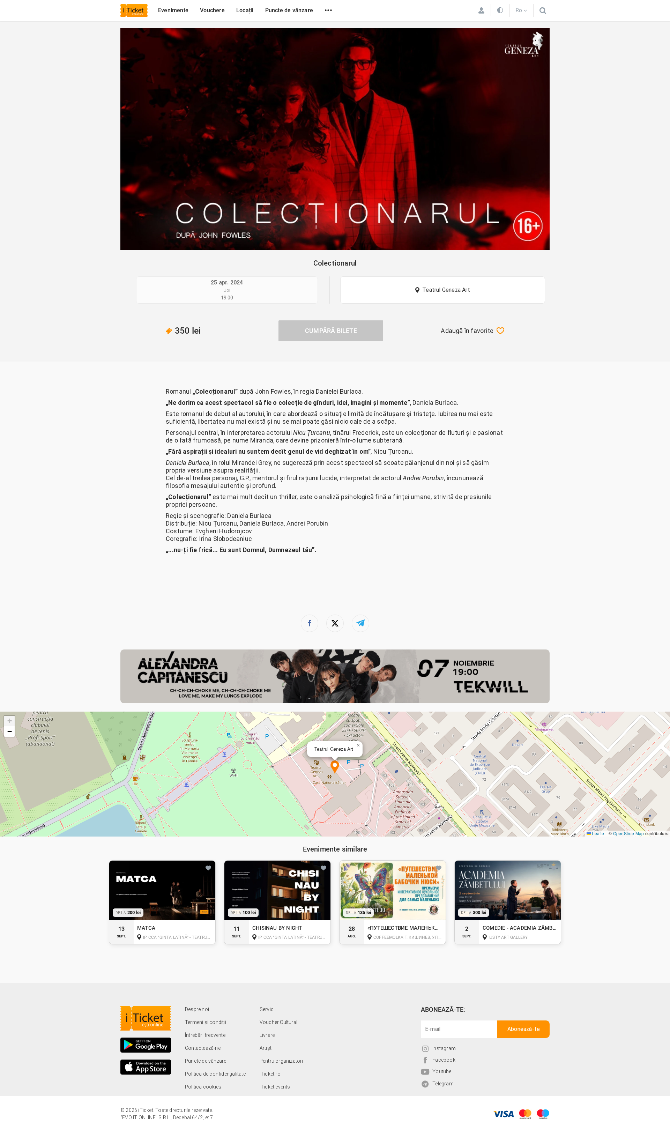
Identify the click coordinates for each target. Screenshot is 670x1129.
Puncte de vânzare (289, 10)
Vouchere (212, 10)
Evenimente (173, 10)
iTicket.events (275, 1087)
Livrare (267, 1035)
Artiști (266, 1048)
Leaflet (598, 833)
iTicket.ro (270, 1074)
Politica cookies (203, 1087)
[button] (334, 767)
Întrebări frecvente (205, 1035)
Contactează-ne (203, 1048)
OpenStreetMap (628, 833)
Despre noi (197, 1009)
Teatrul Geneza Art (446, 290)
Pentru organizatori (281, 1061)
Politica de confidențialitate (215, 1074)
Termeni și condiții (205, 1022)
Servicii (268, 1009)
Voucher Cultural (278, 1022)
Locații (244, 10)
